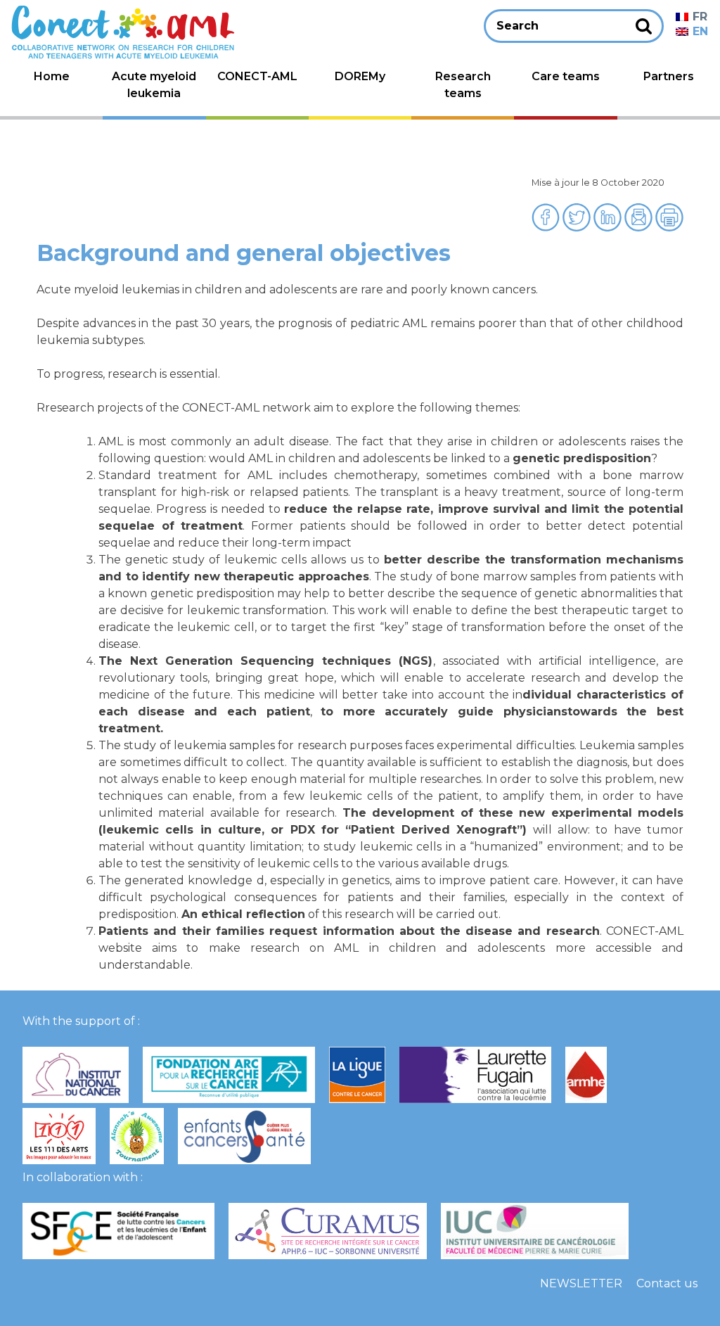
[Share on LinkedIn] (608, 227)
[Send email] (639, 227)
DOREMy (360, 76)
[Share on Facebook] (547, 227)
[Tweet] (577, 227)
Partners (668, 76)
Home (52, 76)
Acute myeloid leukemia (154, 85)
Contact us (667, 1283)
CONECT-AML (257, 76)
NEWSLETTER (581, 1283)
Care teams (566, 76)
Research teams (463, 85)
